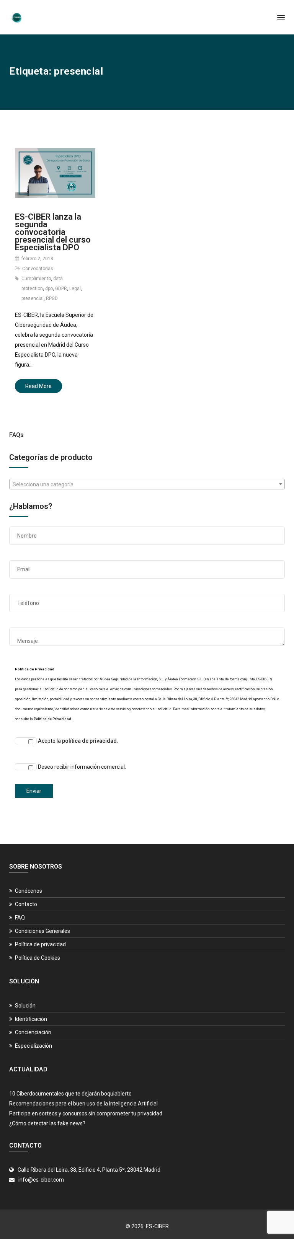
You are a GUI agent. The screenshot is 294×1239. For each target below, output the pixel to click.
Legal (75, 288)
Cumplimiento (36, 278)
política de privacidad (89, 741)
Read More (38, 386)
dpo (49, 288)
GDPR (61, 288)
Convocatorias (37, 268)
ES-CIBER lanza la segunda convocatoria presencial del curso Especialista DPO (53, 232)
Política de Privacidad (52, 719)
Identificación (31, 1019)
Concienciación (33, 1032)
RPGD (52, 298)
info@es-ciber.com (41, 1180)
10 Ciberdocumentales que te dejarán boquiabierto (70, 1094)
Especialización (33, 1046)
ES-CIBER (157, 1226)
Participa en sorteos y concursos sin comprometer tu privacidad (85, 1113)
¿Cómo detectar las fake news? (47, 1123)
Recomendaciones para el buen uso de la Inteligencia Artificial (83, 1103)
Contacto (26, 904)
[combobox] (147, 484)
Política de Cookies (37, 958)
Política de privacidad (40, 944)
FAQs (16, 435)
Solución (25, 1006)
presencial (32, 298)
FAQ (20, 918)
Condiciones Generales (42, 931)
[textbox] (147, 484)
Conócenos (28, 891)
